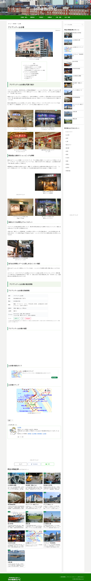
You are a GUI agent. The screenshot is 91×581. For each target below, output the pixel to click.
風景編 (29, 433)
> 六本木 (66, 157)
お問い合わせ (80, 576)
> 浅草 (66, 138)
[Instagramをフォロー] (22, 437)
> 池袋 (66, 161)
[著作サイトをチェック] (18, 437)
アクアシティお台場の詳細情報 (31, 73)
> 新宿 (66, 154)
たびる (19, 427)
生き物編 (34, 433)
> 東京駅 (66, 148)
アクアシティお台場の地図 (31, 75)
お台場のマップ (28, 78)
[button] (82, 24)
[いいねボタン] (9, 420)
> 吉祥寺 (66, 167)
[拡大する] (51, 33)
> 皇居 (66, 151)
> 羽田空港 (67, 170)
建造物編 (39, 433)
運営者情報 (63, 576)
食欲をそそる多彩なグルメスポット (32, 68)
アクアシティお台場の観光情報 (30, 71)
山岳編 (44, 433)
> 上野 (66, 141)
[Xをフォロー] (20, 437)
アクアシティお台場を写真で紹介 (31, 65)
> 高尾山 (66, 164)
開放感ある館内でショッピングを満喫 (33, 67)
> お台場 (66, 135)
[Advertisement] (20, 184)
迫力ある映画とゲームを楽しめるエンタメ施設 (35, 70)
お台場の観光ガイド (29, 76)
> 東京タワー (67, 144)
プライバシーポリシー (71, 576)
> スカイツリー (68, 131)
